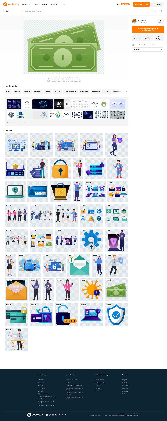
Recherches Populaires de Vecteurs (74, 389)
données (27, 91)
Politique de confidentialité (111, 415)
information (117, 91)
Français (125, 391)
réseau (48, 91)
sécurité (17, 91)
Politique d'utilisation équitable (129, 415)
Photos (35, 4)
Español (125, 382)
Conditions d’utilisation (94, 415)
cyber (8, 91)
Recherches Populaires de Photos (74, 393)
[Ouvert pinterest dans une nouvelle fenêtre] (56, 414)
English (124, 380)
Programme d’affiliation (74, 385)
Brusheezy (41, 380)
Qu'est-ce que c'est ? (149, 45)
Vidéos (44, 4)
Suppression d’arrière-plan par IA (46, 402)
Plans (118, 4)
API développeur (43, 394)
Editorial (54, 4)
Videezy (40, 385)
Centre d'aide (99, 380)
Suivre (160, 22)
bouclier (57, 91)
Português (125, 385)
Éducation (41, 391)
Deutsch (125, 388)
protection (37, 91)
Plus (63, 4)
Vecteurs (25, 4)
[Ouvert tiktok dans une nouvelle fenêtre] (59, 414)
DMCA (68, 382)
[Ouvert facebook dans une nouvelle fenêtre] (47, 414)
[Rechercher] (155, 11)
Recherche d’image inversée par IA (47, 397)
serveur (106, 91)
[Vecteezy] (11, 4)
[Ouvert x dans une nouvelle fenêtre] (62, 414)
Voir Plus (118, 115)
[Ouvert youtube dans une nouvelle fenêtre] (65, 414)
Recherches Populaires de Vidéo (74, 398)
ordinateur (96, 91)
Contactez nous (100, 382)
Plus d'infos (137, 49)
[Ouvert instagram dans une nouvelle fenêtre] (50, 414)
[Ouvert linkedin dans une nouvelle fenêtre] (53, 414)
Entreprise (41, 388)
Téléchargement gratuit (147, 29)
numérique (84, 91)
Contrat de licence (72, 380)
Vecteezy (41, 382)
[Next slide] (125, 91)
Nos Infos (98, 385)
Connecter (157, 4)
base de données (70, 91)
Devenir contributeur (99, 389)
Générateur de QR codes (46, 406)
